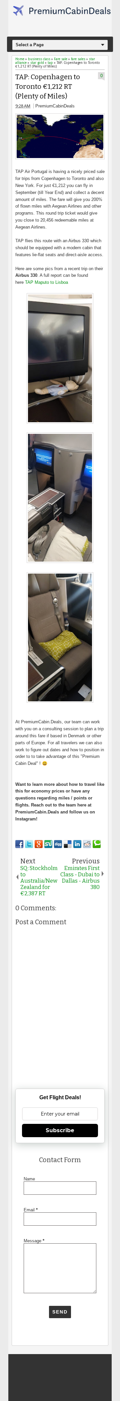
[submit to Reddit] (87, 844)
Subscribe (60, 1130)
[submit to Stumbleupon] (48, 844)
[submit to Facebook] (19, 844)
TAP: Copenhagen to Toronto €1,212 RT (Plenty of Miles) (47, 86)
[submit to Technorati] (97, 844)
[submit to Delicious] (68, 844)
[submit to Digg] (58, 844)
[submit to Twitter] (29, 844)
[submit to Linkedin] (77, 844)
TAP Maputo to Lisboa (46, 282)
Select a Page (30, 44)
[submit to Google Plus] (39, 844)
